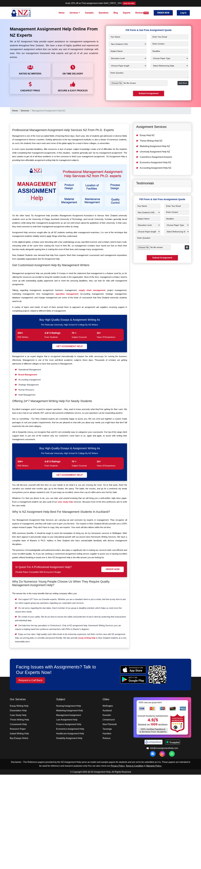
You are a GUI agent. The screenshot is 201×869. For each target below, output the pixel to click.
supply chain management (91, 290)
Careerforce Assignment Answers (156, 157)
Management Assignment (68, 715)
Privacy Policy (118, 766)
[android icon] (133, 679)
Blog (115, 12)
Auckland (107, 710)
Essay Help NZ (147, 135)
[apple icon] (133, 669)
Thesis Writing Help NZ (151, 141)
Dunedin (107, 715)
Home (62, 12)
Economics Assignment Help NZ (155, 162)
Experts (126, 12)
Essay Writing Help (19, 706)
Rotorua (106, 738)
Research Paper (18, 729)
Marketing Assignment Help (69, 710)
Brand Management (27, 374)
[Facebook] (153, 754)
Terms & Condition (135, 766)
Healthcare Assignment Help (70, 733)
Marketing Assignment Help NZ (155, 146)
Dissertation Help (18, 710)
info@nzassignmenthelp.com (164, 748)
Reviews (141, 12)
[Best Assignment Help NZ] (21, 12)
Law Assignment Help (66, 719)
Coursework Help (18, 724)
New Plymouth (110, 724)
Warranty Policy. (154, 766)
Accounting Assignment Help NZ (155, 168)
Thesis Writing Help (19, 719)
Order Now (163, 12)
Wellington (108, 706)
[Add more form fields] (187, 247)
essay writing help (86, 638)
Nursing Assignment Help (68, 706)
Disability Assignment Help (69, 738)
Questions (103, 12)
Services (74, 12)
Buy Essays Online (19, 738)
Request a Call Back (30, 680)
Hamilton (107, 733)
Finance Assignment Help (68, 724)
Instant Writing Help (19, 733)
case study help (65, 502)
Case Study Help (18, 715)
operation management (67, 294)
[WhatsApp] (172, 754)
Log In (183, 12)
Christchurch (109, 719)
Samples (89, 12)
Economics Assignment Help (70, 729)
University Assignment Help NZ (155, 152)
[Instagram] (162, 754)
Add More (183, 83)
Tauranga (107, 729)
